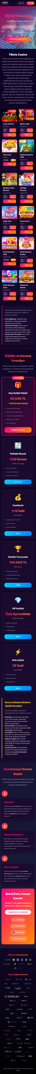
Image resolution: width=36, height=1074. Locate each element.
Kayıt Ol (30, 3)
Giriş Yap (21, 3)
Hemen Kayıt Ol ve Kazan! (18, 912)
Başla (18, 688)
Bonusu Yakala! (18, 430)
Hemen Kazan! (18, 39)
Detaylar (18, 482)
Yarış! (18, 585)
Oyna (9, 134)
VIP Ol (18, 636)
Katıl (18, 533)
